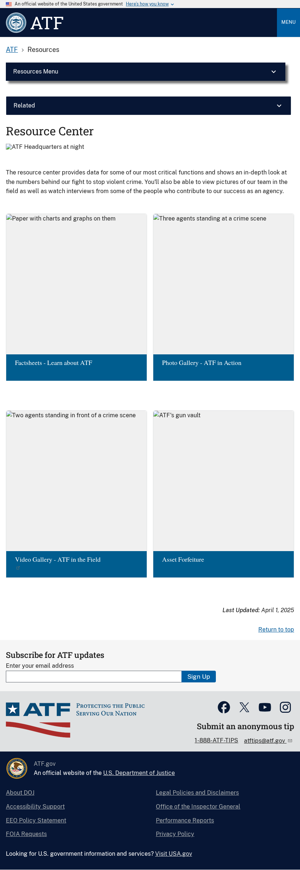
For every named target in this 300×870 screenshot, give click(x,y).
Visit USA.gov (173, 853)
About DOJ (20, 792)
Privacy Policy (175, 834)
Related (24, 105)
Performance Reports (185, 820)
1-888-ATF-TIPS (216, 740)
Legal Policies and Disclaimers (197, 792)
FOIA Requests (26, 834)
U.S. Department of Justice (139, 772)
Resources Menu (35, 71)
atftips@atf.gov (265, 740)
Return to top (276, 629)
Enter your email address (40, 665)
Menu (288, 22)
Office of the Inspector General (198, 806)
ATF (12, 49)
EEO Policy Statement (36, 820)
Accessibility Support (35, 806)
